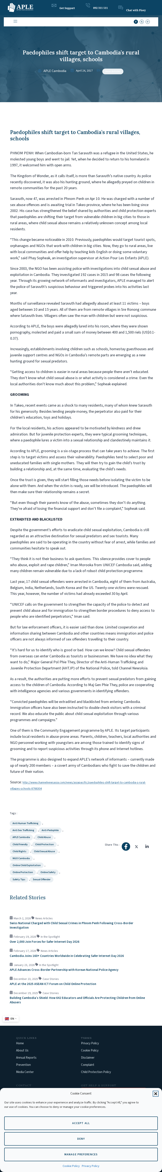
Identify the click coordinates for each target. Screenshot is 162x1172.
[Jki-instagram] (148, 22)
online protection (23, 872)
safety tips (19, 879)
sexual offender (41, 879)
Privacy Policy (90, 1166)
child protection (44, 844)
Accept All (81, 1123)
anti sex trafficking (23, 830)
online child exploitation (27, 865)
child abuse (44, 837)
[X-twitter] (142, 22)
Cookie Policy (71, 1166)
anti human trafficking (25, 823)
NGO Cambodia (21, 858)
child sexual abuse (44, 851)
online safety (47, 872)
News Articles (112, 71)
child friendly (20, 844)
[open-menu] (15, 21)
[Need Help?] (54, 5)
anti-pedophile (50, 830)
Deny (81, 1139)
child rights (19, 851)
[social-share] (126, 846)
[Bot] (120, 7)
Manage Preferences (81, 1154)
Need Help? (66, 4)
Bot (128, 6)
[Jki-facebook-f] (136, 22)
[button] (156, 1094)
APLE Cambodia (21, 837)
